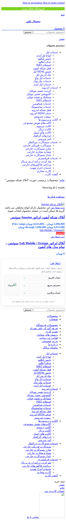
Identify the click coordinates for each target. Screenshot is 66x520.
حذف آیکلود (44, 61)
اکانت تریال (44, 129)
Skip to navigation (33, 2)
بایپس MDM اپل (42, 71)
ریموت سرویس (42, 116)
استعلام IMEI (43, 65)
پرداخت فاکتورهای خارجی (36, 164)
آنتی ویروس (44, 139)
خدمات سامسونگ (41, 106)
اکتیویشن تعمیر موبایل (39, 94)
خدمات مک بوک (42, 81)
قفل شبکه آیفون (42, 68)
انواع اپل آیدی (43, 55)
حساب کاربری (54, 278)
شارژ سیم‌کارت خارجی (38, 148)
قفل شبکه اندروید (41, 110)
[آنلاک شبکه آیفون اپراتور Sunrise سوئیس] (53, 204)
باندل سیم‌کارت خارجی (38, 155)
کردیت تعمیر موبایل (40, 90)
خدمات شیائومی (42, 103)
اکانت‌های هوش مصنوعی (37, 122)
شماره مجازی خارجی (39, 151)
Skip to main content (54, 2)
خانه (62, 180)
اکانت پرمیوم (44, 126)
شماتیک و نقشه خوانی (39, 97)
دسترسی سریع (54, 285)
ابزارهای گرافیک (42, 135)
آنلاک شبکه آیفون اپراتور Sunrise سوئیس (37, 217)
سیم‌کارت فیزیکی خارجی (37, 145)
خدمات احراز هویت (40, 167)
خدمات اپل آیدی (42, 84)
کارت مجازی (44, 171)
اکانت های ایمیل (42, 132)
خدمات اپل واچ (43, 78)
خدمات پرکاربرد (53, 293)
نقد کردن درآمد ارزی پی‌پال (36, 161)
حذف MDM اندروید (40, 113)
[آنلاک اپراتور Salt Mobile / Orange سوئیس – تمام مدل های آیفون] (52, 230)
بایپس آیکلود (44, 58)
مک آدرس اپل (43, 74)
